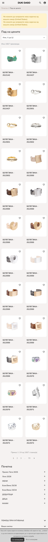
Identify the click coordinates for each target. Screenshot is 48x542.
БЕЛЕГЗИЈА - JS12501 (32, 107)
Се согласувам (17, 540)
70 (29, 458)
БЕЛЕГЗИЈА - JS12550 (32, 174)
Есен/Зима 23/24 (9, 490)
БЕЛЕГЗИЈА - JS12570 (32, 374)
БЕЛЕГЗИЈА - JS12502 (32, 140)
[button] (3, 2)
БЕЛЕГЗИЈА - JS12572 (8, 441)
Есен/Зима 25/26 (9, 485)
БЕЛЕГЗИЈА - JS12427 (32, 73)
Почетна (6, 466)
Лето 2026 (6, 476)
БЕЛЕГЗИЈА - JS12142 (8, 73)
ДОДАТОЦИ (7, 494)
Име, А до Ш (24, 37)
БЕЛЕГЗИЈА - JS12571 (32, 408)
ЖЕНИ (5, 481)
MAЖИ (5, 503)
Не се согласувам (31, 539)
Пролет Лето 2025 (10, 472)
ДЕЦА (4, 499)
